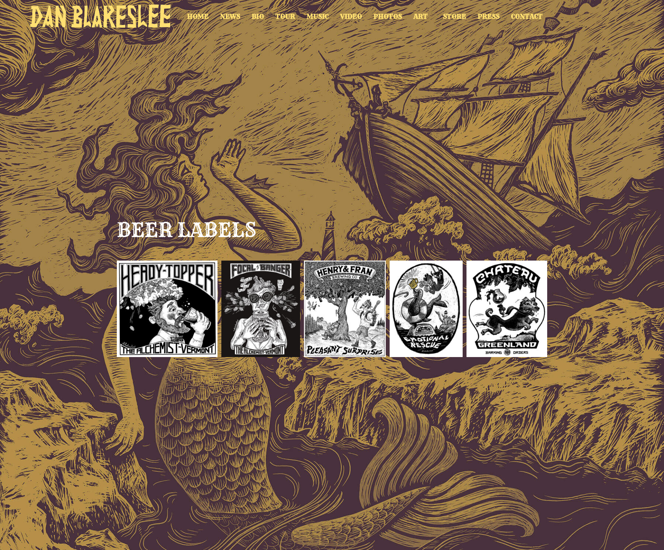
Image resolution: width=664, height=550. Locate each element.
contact (527, 16)
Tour (285, 16)
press (489, 16)
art (420, 16)
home (198, 16)
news (230, 16)
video (351, 16)
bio (258, 16)
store (454, 16)
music (318, 16)
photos (388, 16)
